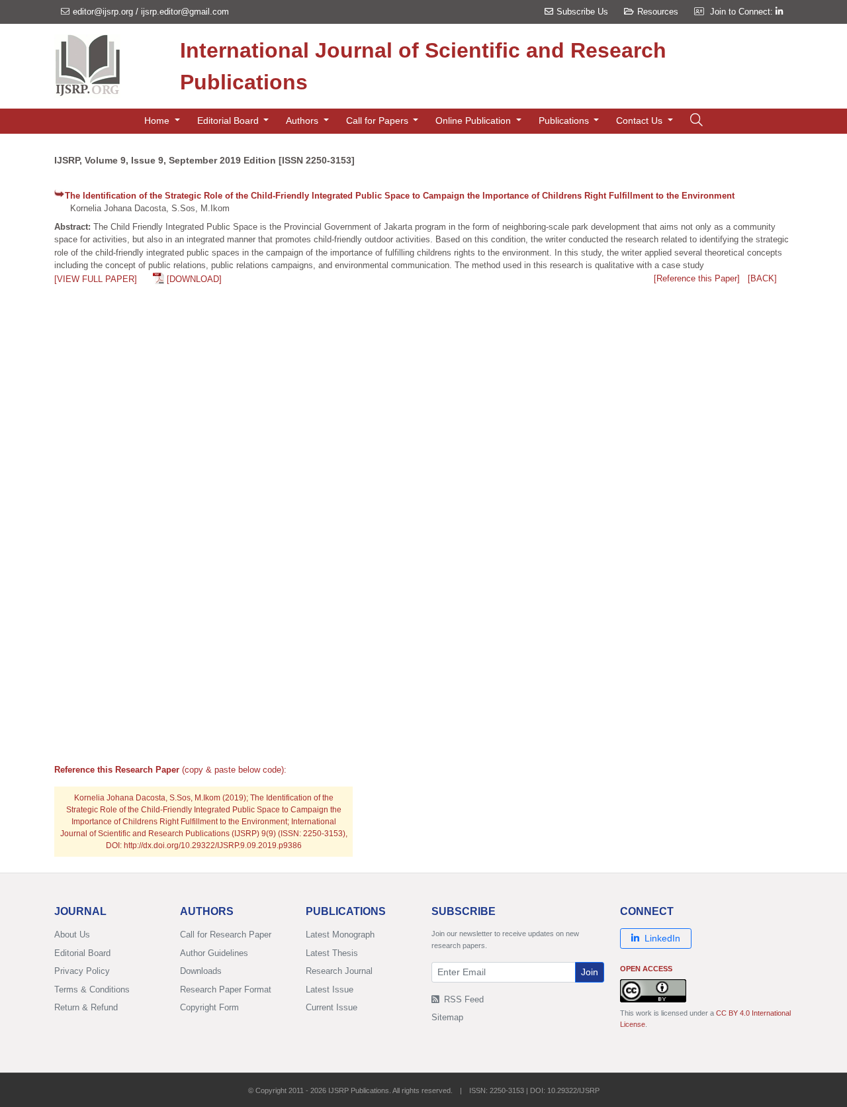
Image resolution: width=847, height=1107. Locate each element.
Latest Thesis (332, 953)
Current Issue (331, 1007)
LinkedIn (662, 938)
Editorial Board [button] (229, 120)
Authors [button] (303, 120)
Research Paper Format (225, 989)
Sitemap (447, 1017)
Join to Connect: (743, 12)
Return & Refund (86, 1007)
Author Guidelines (214, 953)
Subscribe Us (582, 12)
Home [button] (158, 120)
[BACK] (762, 278)
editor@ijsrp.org (103, 12)
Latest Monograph (340, 934)
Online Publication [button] (474, 120)
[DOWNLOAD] (194, 279)
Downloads (201, 971)
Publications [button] (565, 120)
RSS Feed (462, 999)
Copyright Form (209, 1007)
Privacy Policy (82, 971)
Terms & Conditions (92, 989)
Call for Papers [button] (378, 120)
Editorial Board (82, 953)
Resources (657, 12)
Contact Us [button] (640, 120)
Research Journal (339, 971)
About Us (72, 934)
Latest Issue (329, 989)
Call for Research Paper (225, 934)
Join (589, 972)
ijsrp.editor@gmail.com (185, 12)
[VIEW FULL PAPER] (95, 279)
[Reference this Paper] (697, 278)
